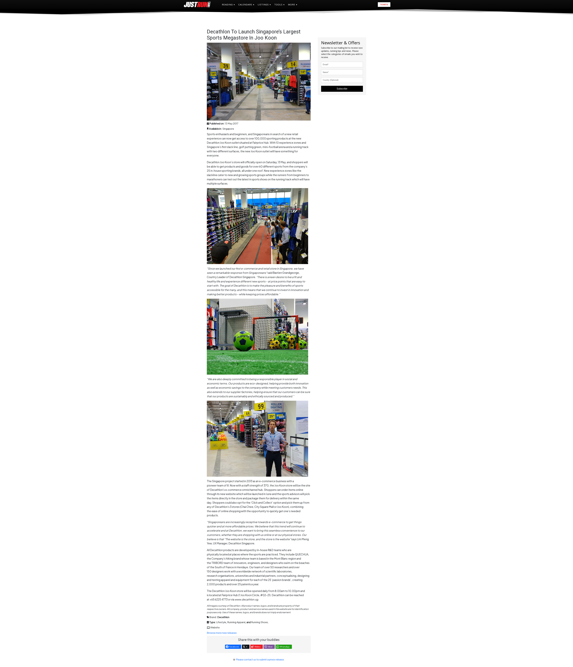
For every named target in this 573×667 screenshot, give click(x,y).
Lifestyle (221, 622)
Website (215, 627)
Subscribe (342, 88)
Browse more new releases (222, 632)
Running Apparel (236, 622)
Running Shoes (259, 622)
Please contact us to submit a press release (260, 659)
